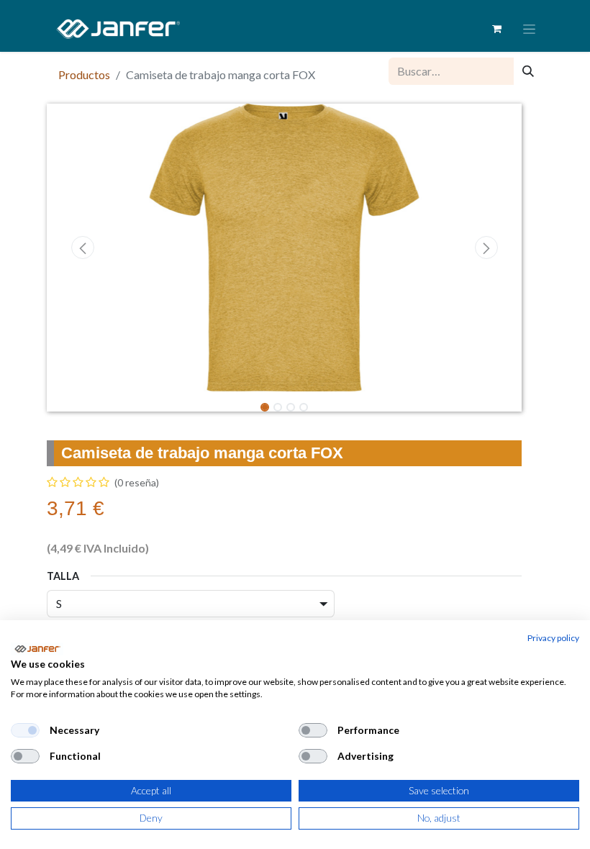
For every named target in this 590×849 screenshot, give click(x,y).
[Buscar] (528, 71)
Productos (84, 74)
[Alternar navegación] (529, 29)
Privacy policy (553, 637)
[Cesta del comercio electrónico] (496, 29)
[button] (82, 247)
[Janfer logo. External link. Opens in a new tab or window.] (37, 649)
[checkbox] (25, 730)
